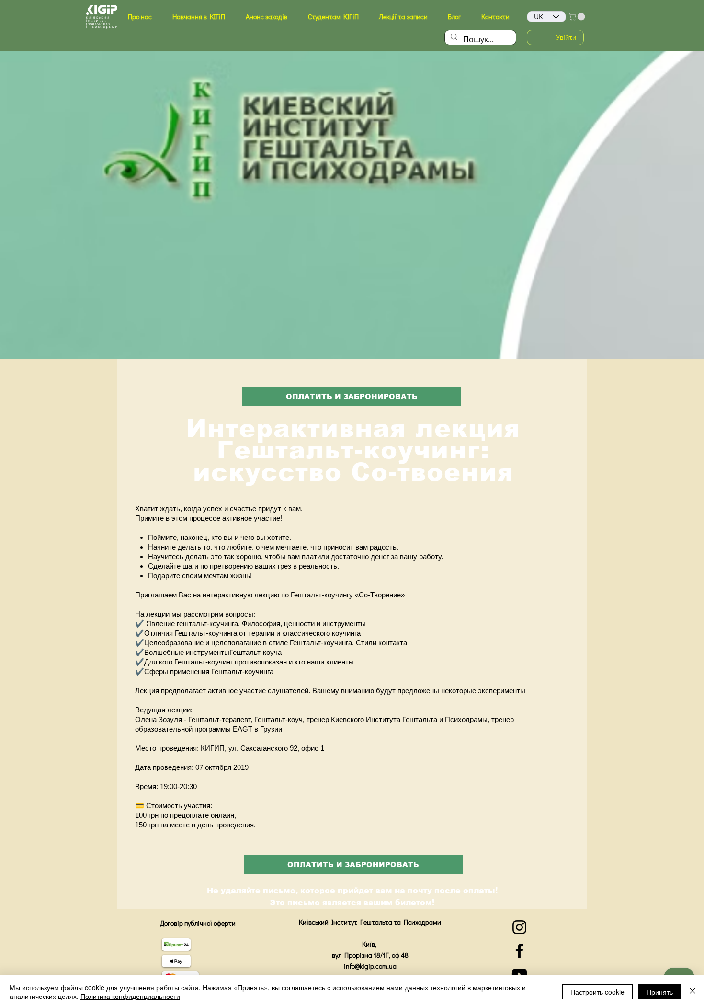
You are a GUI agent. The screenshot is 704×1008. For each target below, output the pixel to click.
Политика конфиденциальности (130, 996)
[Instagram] (519, 927)
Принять (660, 992)
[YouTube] (519, 974)
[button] (139, 17)
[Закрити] (692, 991)
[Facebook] (519, 950)
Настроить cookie (597, 992)
